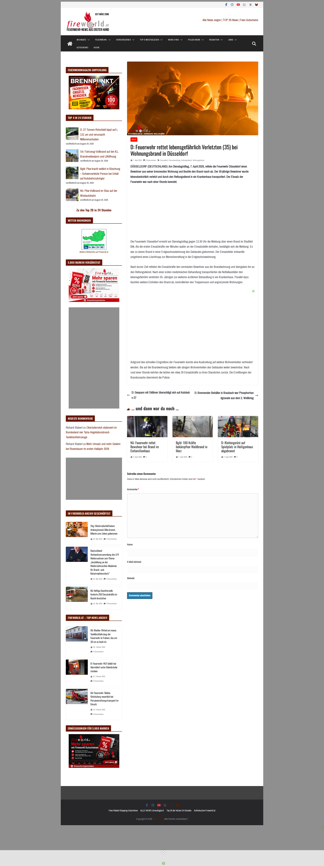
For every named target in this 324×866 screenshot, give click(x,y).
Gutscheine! (82, 47)
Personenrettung (174, 160)
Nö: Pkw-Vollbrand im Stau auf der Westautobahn (98, 193)
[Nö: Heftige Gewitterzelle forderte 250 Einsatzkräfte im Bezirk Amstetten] (77, 598)
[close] (163, 852)
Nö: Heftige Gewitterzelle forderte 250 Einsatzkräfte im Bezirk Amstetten (103, 594)
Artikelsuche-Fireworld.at (204, 810)
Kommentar (133, 489)
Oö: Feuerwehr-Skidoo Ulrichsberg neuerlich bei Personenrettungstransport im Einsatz (104, 698)
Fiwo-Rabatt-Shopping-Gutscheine (123, 810)
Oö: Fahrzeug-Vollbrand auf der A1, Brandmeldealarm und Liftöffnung (99, 154)
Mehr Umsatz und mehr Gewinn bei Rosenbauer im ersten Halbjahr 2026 (93, 446)
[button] (88, 40)
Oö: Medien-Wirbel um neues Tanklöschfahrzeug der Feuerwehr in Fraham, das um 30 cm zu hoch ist (103, 636)
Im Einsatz (81, 40)
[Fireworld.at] (70, 44)
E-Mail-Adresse (134, 562)
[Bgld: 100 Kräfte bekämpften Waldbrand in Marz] (192, 418)
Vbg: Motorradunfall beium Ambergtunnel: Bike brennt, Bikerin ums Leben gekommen (103, 529)
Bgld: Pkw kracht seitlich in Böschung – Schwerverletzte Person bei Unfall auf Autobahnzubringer (100, 173)
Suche (97, 47)
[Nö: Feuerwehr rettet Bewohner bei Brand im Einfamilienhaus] (147, 418)
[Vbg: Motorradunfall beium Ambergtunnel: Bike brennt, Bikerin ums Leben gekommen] (77, 533)
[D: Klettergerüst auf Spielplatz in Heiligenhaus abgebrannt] (238, 418)
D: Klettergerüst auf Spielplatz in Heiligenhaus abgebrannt (237, 446)
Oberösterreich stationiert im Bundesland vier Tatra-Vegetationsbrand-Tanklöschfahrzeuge (91, 432)
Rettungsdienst (186, 160)
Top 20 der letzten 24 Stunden (179, 810)
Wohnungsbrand (198, 160)
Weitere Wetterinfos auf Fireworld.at (93, 252)
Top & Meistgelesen (149, 40)
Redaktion (214, 40)
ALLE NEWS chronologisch (152, 810)
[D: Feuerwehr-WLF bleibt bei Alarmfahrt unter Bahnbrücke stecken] (77, 673)
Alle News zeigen (211, 20)
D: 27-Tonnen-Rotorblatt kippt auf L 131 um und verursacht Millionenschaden (99, 134)
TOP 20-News (231, 20)
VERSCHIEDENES (123, 40)
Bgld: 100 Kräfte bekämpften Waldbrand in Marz (191, 446)
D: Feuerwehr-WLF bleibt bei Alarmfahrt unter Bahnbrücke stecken (103, 667)
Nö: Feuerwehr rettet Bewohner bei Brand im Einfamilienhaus (144, 446)
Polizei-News (194, 40)
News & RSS (173, 40)
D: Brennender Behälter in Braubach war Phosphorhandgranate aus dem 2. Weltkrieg (224, 395)
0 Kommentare (151, 160)
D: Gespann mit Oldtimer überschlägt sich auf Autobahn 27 (161, 395)
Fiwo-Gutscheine (249, 20)
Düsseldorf (164, 160)
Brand (134, 139)
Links (230, 40)
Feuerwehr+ (101, 40)
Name (130, 544)
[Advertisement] (94, 358)
